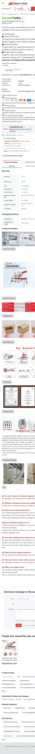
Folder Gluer (7, 708)
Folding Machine (20, 708)
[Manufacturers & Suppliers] (17, 3)
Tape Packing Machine (26, 684)
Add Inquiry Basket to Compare (13, 155)
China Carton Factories (10, 722)
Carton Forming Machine (11, 713)
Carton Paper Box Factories (12, 727)
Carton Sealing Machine (9, 687)
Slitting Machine (24, 680)
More (3, 739)
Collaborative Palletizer (9, 680)
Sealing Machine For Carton (12, 731)
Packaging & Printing (12, 14)
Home (3, 14)
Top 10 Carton (8, 736)
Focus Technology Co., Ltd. (25, 746)
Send (18, 625)
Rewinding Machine (8, 684)
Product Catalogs (29, 677)
